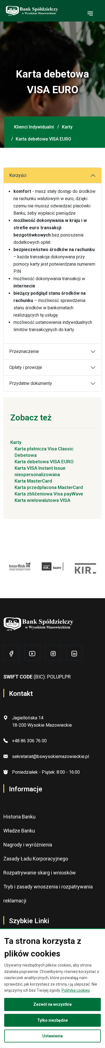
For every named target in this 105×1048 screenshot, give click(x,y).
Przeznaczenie (24, 351)
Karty (67, 127)
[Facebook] (11, 653)
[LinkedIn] (74, 653)
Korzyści (17, 175)
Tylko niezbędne (52, 1020)
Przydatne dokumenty (30, 383)
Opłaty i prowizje (25, 367)
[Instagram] (53, 653)
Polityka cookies (76, 990)
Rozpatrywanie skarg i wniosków (39, 873)
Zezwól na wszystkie (52, 1004)
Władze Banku (19, 831)
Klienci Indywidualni (34, 127)
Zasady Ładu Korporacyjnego (35, 859)
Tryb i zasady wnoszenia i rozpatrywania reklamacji (48, 894)
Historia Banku (19, 817)
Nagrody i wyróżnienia (27, 845)
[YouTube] (32, 653)
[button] (90, 13)
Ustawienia (52, 1036)
